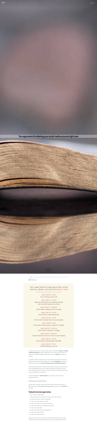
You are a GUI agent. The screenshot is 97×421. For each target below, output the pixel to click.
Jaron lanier (50, 277)
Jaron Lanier (33, 280)
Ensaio (67, 277)
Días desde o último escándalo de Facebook (37, 381)
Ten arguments (54, 277)
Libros (64, 277)
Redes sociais (45, 277)
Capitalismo (31, 278)
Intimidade (41, 277)
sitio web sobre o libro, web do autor (45, 386)
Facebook (58, 277)
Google (62, 277)
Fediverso (37, 277)
